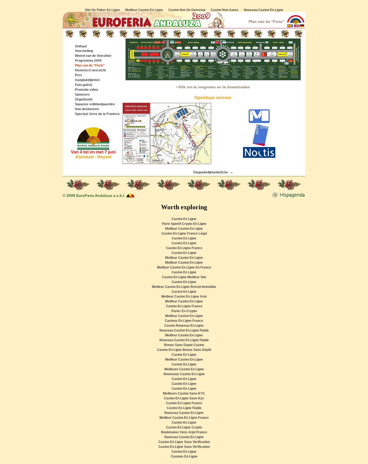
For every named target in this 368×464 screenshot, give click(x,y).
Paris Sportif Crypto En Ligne (184, 224)
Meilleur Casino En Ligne (144, 10)
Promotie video (86, 90)
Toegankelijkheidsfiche (210, 172)
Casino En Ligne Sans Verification (184, 442)
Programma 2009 (88, 60)
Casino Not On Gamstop (186, 10)
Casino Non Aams (224, 10)
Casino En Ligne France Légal (184, 233)
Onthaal (81, 46)
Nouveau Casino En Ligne (263, 10)
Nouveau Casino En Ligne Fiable (184, 330)
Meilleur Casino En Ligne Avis (184, 296)
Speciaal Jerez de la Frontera (97, 114)
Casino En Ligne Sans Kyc (184, 398)
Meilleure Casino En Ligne (184, 369)
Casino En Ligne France (184, 248)
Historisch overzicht (90, 70)
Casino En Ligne (184, 219)
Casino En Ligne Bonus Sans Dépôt (184, 350)
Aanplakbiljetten (87, 80)
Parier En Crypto (184, 311)
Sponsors (82, 94)
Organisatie (84, 99)
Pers (78, 75)
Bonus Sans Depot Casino (184, 345)
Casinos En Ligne (184, 456)
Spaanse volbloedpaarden (95, 104)
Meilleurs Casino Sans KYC (184, 393)
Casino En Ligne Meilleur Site (184, 277)
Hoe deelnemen (87, 109)
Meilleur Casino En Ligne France (184, 418)
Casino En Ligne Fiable (184, 408)
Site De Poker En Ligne (102, 10)
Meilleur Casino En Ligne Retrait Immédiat (184, 287)
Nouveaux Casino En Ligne (184, 374)
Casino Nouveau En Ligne (184, 325)
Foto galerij (83, 85)
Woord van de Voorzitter (93, 56)
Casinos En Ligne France (184, 321)
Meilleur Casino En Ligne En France (184, 267)
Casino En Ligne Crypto (184, 427)
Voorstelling (84, 51)
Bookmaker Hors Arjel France (184, 432)
